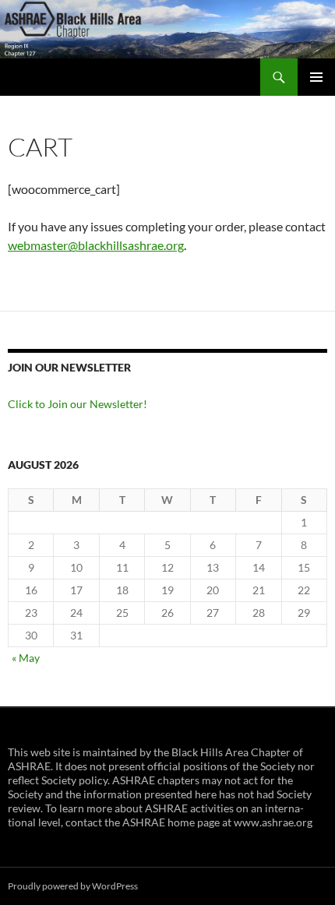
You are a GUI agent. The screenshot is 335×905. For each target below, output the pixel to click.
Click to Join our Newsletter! (77, 403)
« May (26, 657)
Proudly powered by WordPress (73, 886)
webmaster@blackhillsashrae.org (96, 245)
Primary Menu (316, 77)
